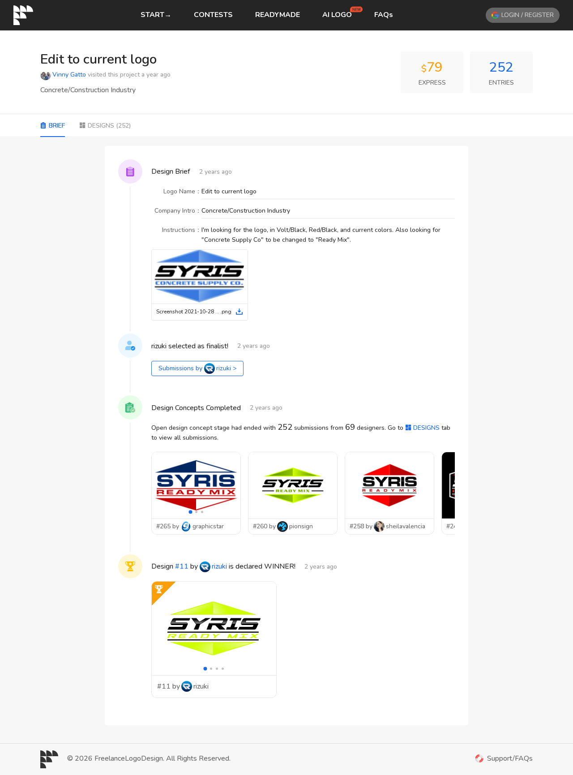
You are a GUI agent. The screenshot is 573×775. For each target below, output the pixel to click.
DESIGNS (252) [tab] (109, 125)
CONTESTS (213, 15)
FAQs (383, 15)
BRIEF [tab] (57, 125)
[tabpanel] (286, 435)
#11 (181, 566)
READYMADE (277, 15)
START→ (156, 15)
